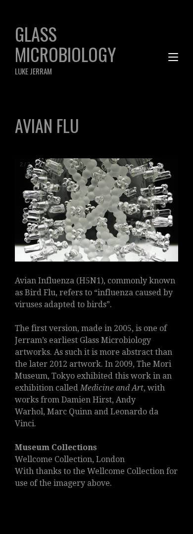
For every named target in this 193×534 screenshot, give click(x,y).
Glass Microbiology (65, 48)
